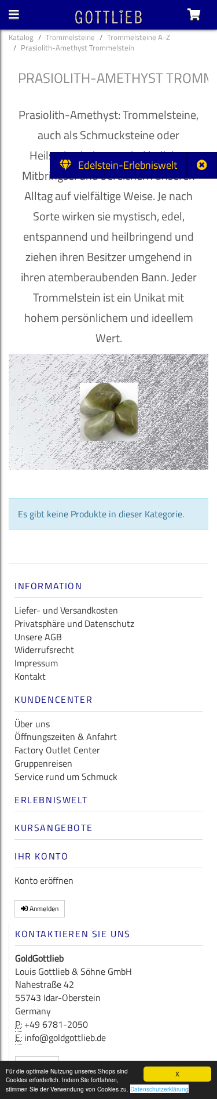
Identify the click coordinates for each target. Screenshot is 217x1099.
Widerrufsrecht (44, 650)
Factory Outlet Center (57, 750)
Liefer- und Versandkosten (66, 610)
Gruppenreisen (43, 763)
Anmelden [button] (43, 908)
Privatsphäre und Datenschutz (74, 623)
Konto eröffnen (43, 880)
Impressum (36, 663)
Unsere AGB (38, 637)
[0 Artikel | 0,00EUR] (194, 14)
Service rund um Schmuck (65, 777)
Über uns (32, 724)
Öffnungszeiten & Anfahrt (65, 736)
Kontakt (30, 676)
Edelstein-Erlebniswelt (124, 165)
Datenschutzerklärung (159, 1089)
